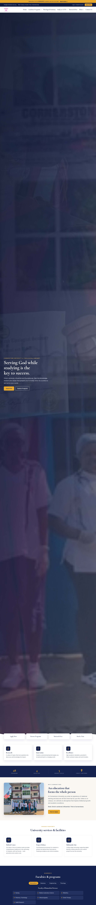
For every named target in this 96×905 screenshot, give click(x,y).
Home (25, 9)
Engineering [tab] (53, 883)
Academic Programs (34, 9)
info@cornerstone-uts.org (10, 4)
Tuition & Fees (73, 9)
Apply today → (63, 1)
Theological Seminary (49, 9)
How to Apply (54, 812)
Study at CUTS (61, 9)
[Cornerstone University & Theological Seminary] (6, 10)
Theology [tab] (63, 883)
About (81, 9)
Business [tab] (43, 883)
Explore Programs (22, 388)
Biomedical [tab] (33, 883)
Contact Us (89, 9)
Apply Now (88, 4)
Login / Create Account (77, 4)
